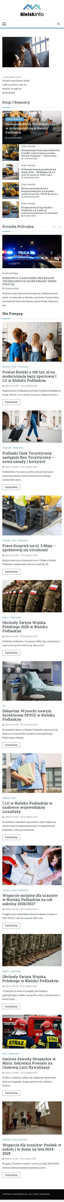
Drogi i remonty (15, 119)
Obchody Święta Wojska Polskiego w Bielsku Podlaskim (30, 978)
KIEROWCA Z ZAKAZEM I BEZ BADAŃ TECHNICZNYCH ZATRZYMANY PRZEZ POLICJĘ (29, 281)
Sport (14, 366)
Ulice (14, 540)
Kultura (5, 617)
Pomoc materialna (20, 890)
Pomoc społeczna (19, 1139)
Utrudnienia (22, 540)
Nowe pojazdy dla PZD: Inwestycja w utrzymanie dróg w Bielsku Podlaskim (30, 128)
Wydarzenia (23, 366)
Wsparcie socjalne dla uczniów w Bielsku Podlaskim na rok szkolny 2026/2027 (30, 899)
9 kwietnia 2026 (12, 288)
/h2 (3, 705)
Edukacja (6, 366)
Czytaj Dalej (11, 402)
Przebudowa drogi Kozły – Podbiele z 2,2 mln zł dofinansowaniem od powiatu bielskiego (39, 211)
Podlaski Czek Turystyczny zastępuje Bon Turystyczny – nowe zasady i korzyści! (28, 457)
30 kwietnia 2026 (31, 177)
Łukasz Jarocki (12, 385)
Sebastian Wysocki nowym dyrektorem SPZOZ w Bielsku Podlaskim (28, 715)
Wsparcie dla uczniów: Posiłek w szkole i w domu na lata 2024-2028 (31, 1149)
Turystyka (6, 447)
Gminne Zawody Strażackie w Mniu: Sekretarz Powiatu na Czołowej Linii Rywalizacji (29, 1063)
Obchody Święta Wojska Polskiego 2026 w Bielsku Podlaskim (25, 626)
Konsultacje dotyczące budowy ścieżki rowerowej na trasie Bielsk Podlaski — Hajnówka (40, 153)
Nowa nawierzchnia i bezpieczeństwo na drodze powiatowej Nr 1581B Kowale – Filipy (40, 192)
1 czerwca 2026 (30, 158)
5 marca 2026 (30, 215)
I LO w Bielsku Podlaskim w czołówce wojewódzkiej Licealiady (27, 807)
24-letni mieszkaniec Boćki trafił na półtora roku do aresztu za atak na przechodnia (16, 86)
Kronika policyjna (10, 273)
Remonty (6, 540)
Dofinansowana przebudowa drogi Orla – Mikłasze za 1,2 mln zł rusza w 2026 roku (38, 172)
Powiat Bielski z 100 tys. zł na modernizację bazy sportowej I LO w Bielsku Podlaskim (29, 376)
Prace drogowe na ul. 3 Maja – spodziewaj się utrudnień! (28, 547)
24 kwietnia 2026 (31, 196)
